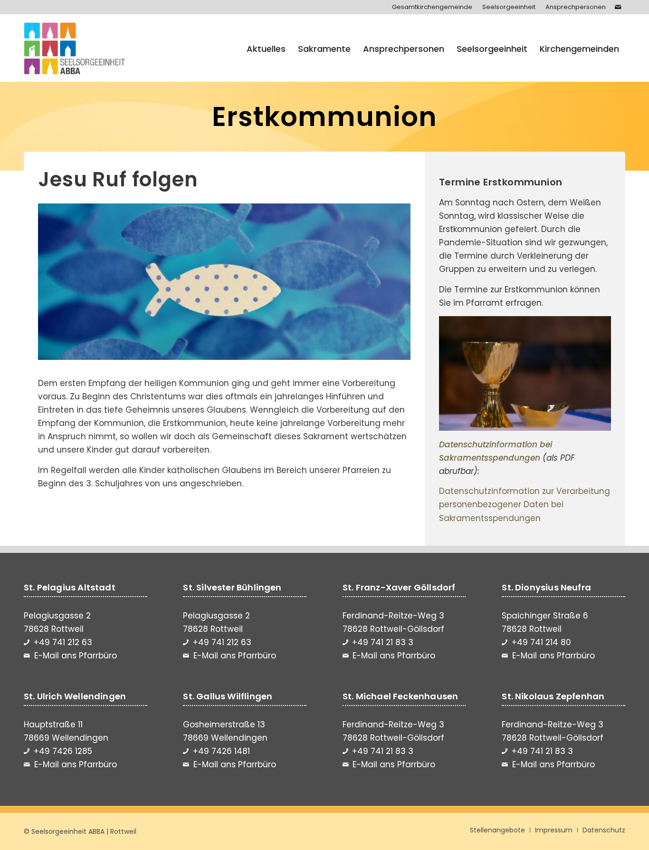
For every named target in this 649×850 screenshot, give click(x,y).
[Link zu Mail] (618, 7)
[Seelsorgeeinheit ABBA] (74, 49)
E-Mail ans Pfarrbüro (75, 655)
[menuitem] (432, 7)
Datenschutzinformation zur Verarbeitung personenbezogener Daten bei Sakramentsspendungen (524, 504)
